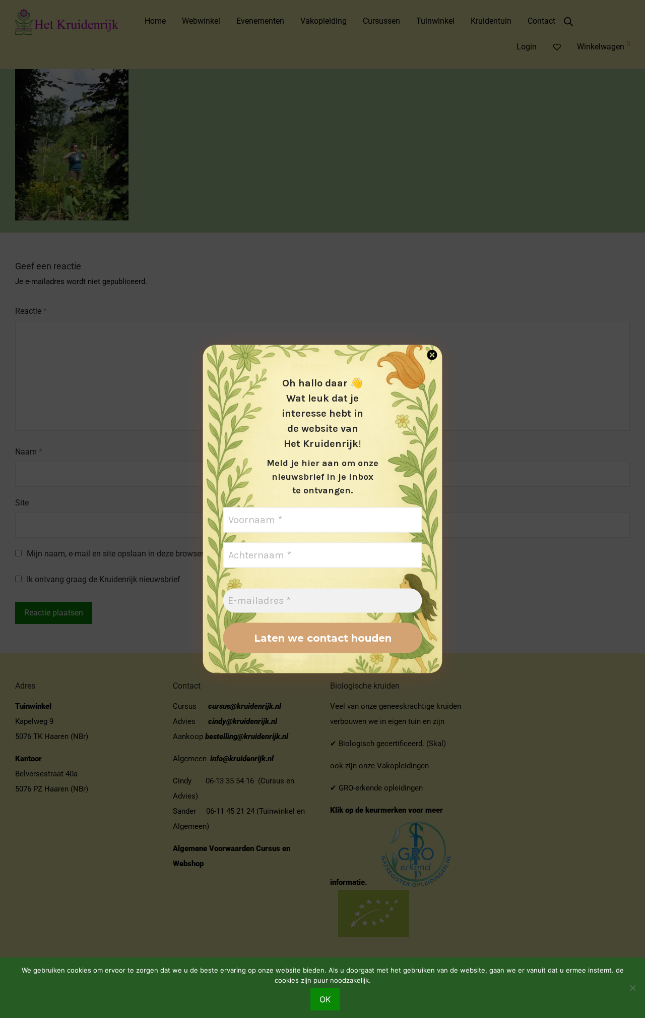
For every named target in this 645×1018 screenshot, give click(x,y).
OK (325, 999)
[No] (632, 988)
